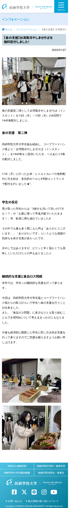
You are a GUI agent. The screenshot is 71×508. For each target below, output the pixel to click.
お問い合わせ (15, 500)
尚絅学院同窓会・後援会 (51, 472)
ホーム (8, 29)
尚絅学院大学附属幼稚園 (17, 472)
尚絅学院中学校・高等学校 (51, 466)
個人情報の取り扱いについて (43, 500)
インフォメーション (26, 29)
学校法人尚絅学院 (16, 466)
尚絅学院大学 (27, 6)
